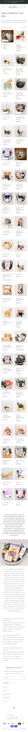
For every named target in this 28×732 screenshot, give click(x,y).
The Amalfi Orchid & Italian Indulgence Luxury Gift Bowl (7, 141)
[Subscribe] (23, 678)
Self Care (18, 502)
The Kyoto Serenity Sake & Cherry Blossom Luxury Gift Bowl (7, 276)
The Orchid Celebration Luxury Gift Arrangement (7, 416)
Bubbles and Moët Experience (20, 163)
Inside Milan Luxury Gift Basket (7, 461)
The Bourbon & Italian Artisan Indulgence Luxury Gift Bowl (6, 208)
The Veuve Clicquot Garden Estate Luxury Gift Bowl (20, 118)
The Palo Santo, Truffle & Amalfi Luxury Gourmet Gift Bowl (20, 94)
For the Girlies (6, 502)
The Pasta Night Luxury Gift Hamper (20, 439)
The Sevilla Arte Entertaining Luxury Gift (7, 393)
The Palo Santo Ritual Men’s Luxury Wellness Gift (7, 185)
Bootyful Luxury (19, 482)
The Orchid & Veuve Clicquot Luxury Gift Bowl (7, 70)
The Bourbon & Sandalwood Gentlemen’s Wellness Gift (19, 323)
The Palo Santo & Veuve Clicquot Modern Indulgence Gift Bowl (20, 70)
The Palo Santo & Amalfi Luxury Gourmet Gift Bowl (20, 393)
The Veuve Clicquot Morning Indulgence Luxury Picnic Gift (7, 346)
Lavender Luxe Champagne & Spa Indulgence (20, 346)
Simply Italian (19, 274)
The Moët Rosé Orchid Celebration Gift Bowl (20, 299)
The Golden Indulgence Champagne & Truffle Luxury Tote (20, 46)
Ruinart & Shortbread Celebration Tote (7, 93)
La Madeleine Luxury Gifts (12, 729)
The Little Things (6, 162)
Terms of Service (7, 694)
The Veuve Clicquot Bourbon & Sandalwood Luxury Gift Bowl (20, 208)
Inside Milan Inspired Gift (20, 461)
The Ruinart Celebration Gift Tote (7, 322)
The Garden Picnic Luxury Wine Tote (6, 231)
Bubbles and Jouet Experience (6, 45)
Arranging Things (6, 254)
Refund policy (6, 698)
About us (5, 687)
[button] (3, 7)
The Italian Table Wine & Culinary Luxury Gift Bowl (19, 185)
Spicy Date (18, 254)
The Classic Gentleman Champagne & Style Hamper (20, 416)
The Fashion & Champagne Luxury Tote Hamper (20, 232)
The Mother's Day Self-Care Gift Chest (7, 299)
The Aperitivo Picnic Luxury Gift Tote (7, 439)
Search (4, 691)
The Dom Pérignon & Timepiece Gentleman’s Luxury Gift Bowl (20, 370)
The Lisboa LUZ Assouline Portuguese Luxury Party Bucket (7, 369)
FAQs (4, 701)
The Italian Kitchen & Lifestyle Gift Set (20, 140)
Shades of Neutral (6, 482)
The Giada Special (6, 117)
